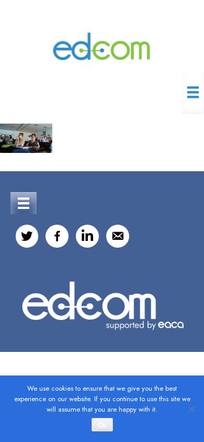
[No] (191, 409)
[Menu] (193, 92)
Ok (102, 425)
